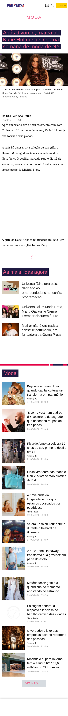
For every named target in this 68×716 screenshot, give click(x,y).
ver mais (31, 683)
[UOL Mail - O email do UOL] (47, 5)
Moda (34, 17)
